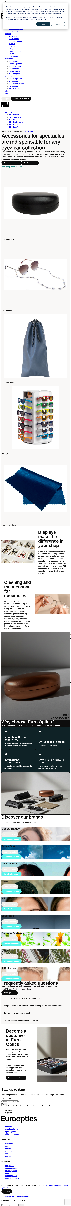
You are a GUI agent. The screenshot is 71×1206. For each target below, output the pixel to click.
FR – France (13, 124)
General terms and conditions (17, 1196)
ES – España (14, 127)
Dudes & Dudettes (16, 41)
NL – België (13, 119)
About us (8, 91)
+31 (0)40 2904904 (52, 1185)
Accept (43, 24)
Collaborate (13, 31)
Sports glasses (15, 66)
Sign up (4, 1104)
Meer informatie (10, 834)
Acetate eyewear (15, 79)
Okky (11, 49)
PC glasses (13, 86)
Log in (6, 99)
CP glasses (13, 81)
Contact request (30, 163)
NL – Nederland (15, 117)
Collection (9, 59)
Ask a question (10, 993)
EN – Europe (14, 114)
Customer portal (28, 131)
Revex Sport (14, 56)
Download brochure (11, 839)
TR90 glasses (14, 89)
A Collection (13, 36)
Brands (8, 34)
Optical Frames (15, 51)
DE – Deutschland (16, 122)
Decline (58, 24)
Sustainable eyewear (17, 84)
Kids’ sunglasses (15, 74)
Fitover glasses (15, 71)
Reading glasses (15, 64)
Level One (13, 46)
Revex (11, 54)
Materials (8, 76)
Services (8, 1149)
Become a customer (21, 99)
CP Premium (14, 39)
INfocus (12, 44)
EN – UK (8, 112)
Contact (8, 93)
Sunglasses (13, 61)
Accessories (14, 69)
